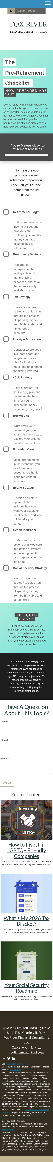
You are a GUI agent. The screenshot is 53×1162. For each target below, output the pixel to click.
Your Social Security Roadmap (26, 988)
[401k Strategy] (6, 377)
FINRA (5, 1129)
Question (4, 758)
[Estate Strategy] (6, 487)
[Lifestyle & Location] (6, 339)
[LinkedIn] (13, 1058)
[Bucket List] (6, 415)
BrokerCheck (15, 1069)
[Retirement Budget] (6, 212)
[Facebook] (4, 1058)
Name (5, 721)
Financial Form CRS (14, 1063)
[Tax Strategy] (6, 296)
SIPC (12, 1129)
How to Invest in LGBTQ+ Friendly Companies (26, 850)
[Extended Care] (6, 449)
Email (5, 739)
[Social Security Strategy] (6, 568)
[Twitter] (8, 1058)
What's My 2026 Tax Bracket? (26, 921)
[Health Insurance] (6, 529)
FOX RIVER (28, 24)
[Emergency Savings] (6, 254)
